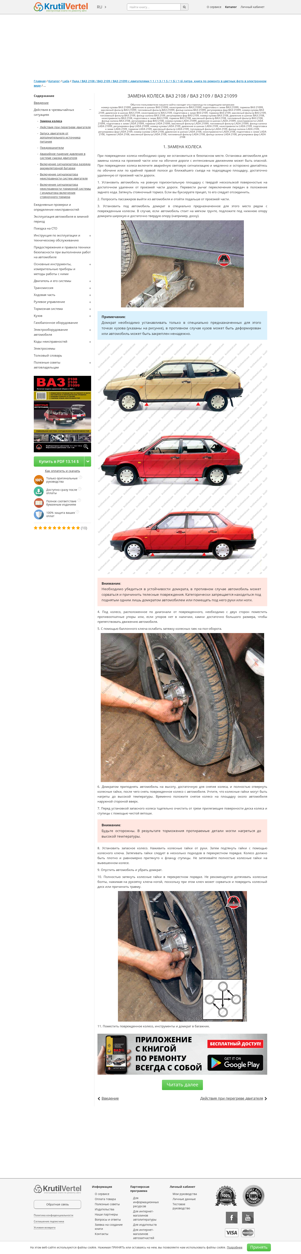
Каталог (231, 7)
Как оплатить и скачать (62, 471)
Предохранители (52, 148)
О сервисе (214, 7)
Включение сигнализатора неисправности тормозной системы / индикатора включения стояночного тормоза (65, 191)
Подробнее (234, 1247)
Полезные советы (107, 1204)
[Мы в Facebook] (232, 1217)
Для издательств (145, 1225)
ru (99, 7)
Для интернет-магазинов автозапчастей (143, 1234)
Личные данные (184, 1199)
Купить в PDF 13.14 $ (59, 461)
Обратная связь (57, 1204)
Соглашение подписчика (49, 1221)
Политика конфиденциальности (53, 1215)
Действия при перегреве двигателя (65, 127)
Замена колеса (51, 121)
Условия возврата (44, 1227)
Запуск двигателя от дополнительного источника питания (60, 137)
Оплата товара (105, 1199)
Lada (65, 81)
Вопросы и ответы (108, 1219)
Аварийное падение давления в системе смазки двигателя (62, 156)
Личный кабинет (253, 7)
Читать (60, 413)
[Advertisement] (150, 45)
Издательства (104, 1209)
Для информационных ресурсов (146, 1202)
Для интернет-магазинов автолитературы (144, 1215)
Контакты (101, 1234)
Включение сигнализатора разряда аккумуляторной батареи (65, 166)
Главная (40, 81)
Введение (41, 103)
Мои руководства (185, 1194)
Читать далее (182, 1084)
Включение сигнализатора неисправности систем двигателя (64, 176)
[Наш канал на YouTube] (248, 1217)
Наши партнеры (106, 1214)
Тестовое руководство (181, 1206)
